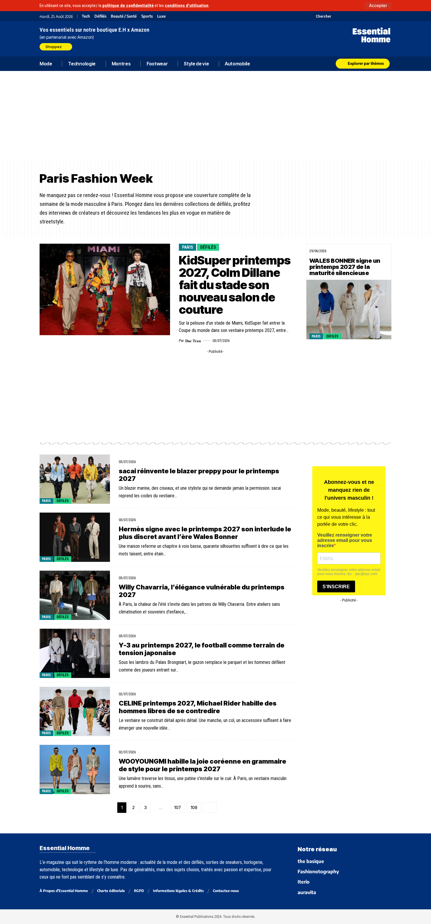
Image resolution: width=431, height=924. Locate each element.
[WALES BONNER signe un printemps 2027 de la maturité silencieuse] (348, 309)
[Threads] (387, 16)
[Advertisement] (215, 115)
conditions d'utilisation (186, 5)
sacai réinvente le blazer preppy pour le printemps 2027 (199, 474)
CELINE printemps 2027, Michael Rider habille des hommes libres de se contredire (197, 707)
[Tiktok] (358, 16)
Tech (86, 16)
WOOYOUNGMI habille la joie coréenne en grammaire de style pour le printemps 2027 (202, 765)
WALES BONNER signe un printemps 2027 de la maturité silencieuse (344, 267)
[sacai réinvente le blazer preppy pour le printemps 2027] (75, 479)
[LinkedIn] (365, 16)
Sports (147, 16)
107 (177, 807)
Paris (187, 247)
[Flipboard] (373, 16)
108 (194, 807)
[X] (336, 16)
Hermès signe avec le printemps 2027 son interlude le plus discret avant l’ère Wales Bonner (205, 532)
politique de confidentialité (128, 5)
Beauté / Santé (124, 16)
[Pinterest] (351, 16)
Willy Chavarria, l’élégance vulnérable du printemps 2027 (201, 591)
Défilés (100, 16)
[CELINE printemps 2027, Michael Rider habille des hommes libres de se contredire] (75, 711)
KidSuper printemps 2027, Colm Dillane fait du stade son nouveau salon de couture (234, 285)
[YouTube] (343, 16)
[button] (378, 5)
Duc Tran (193, 340)
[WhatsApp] (380, 16)
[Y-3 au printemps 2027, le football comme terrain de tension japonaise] (75, 653)
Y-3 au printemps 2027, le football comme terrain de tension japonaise (201, 649)
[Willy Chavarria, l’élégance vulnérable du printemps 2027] (75, 595)
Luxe (161, 16)
